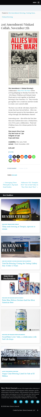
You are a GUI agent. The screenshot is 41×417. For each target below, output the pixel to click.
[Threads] (18, 157)
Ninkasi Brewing (7, 17)
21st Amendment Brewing (16, 13)
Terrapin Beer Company (13, 224)
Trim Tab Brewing (26, 261)
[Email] (10, 160)
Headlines (4, 224)
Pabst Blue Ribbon (18, 297)
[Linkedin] (26, 157)
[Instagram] (14, 160)
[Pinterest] (30, 157)
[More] (18, 160)
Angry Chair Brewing (7, 371)
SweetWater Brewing (19, 334)
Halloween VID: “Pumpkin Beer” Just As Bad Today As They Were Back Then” (29, 185)
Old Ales (14, 175)
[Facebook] (10, 157)
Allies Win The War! (24, 90)
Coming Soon (30, 13)
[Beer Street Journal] (20, 2)
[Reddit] (22, 157)
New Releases (10, 297)
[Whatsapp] (33, 157)
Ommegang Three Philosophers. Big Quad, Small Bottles (10, 185)
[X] (14, 157)
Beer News (4, 261)
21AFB (11, 152)
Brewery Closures (12, 261)
